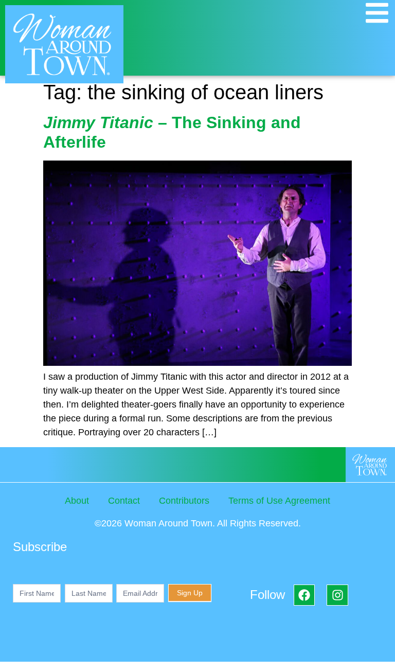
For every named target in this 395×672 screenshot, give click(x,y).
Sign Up (190, 593)
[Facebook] (304, 595)
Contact (124, 501)
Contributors (184, 501)
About (77, 501)
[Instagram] (337, 595)
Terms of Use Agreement (279, 501)
